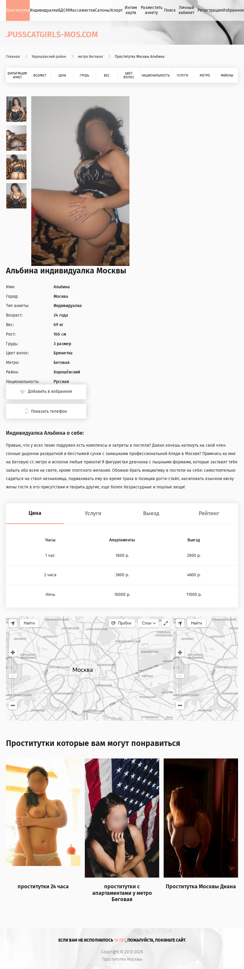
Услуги (182, 75)
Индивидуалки (44, 10)
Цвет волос (128, 75)
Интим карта (131, 10)
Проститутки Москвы (122, 959)
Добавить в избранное (50, 391)
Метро (205, 75)
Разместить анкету (151, 10)
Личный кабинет (186, 10)
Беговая (62, 362)
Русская (61, 381)
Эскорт (116, 10)
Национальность (156, 75)
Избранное (233, 10)
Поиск (170, 10)
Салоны (102, 10)
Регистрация (210, 10)
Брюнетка (63, 353)
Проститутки (18, 10)
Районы (227, 75)
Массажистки (82, 10)
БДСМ (63, 10)
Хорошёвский (67, 372)
